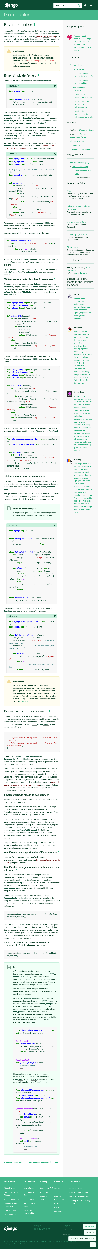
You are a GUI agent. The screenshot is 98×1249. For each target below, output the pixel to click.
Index (69, 206)
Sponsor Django (75, 1188)
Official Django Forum (77, 234)
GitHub (57, 1188)
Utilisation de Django (80, 167)
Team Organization (11, 1199)
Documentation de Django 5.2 (81, 163)
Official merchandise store (79, 1196)
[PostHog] (69, 463)
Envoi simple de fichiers (81, 69)
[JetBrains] (69, 332)
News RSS (58, 1212)
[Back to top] (93, 1244)
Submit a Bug (29, 1199)
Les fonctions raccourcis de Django (43, 1162)
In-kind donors (42, 1228)
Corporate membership (78, 1192)
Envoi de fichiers (76, 65)
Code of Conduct (10, 1210)
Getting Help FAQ (46, 1188)
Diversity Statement (12, 1214)
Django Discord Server (77, 222)
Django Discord (46, 1192)
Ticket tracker (73, 247)
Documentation (17, 14)
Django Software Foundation (23, 1241)
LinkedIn (57, 1207)
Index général (75, 145)
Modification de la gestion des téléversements (82, 104)
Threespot (69, 1229)
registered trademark (68, 1241)
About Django (9, 1188)
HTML (88, 268)
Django (11, 5)
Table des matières (77, 141)
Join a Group (29, 1188)
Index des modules (81, 206)
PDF (68, 270)
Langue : (90, 1232)
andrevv (69, 1234)
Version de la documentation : (82, 1238)
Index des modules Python (80, 149)
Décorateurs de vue (14, 1162)
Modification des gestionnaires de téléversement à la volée (84, 114)
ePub (73, 270)
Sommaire (71, 209)
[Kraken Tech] (69, 396)
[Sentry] (69, 298)
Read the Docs (81, 273)
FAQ (69, 191)
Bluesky (57, 1203)
